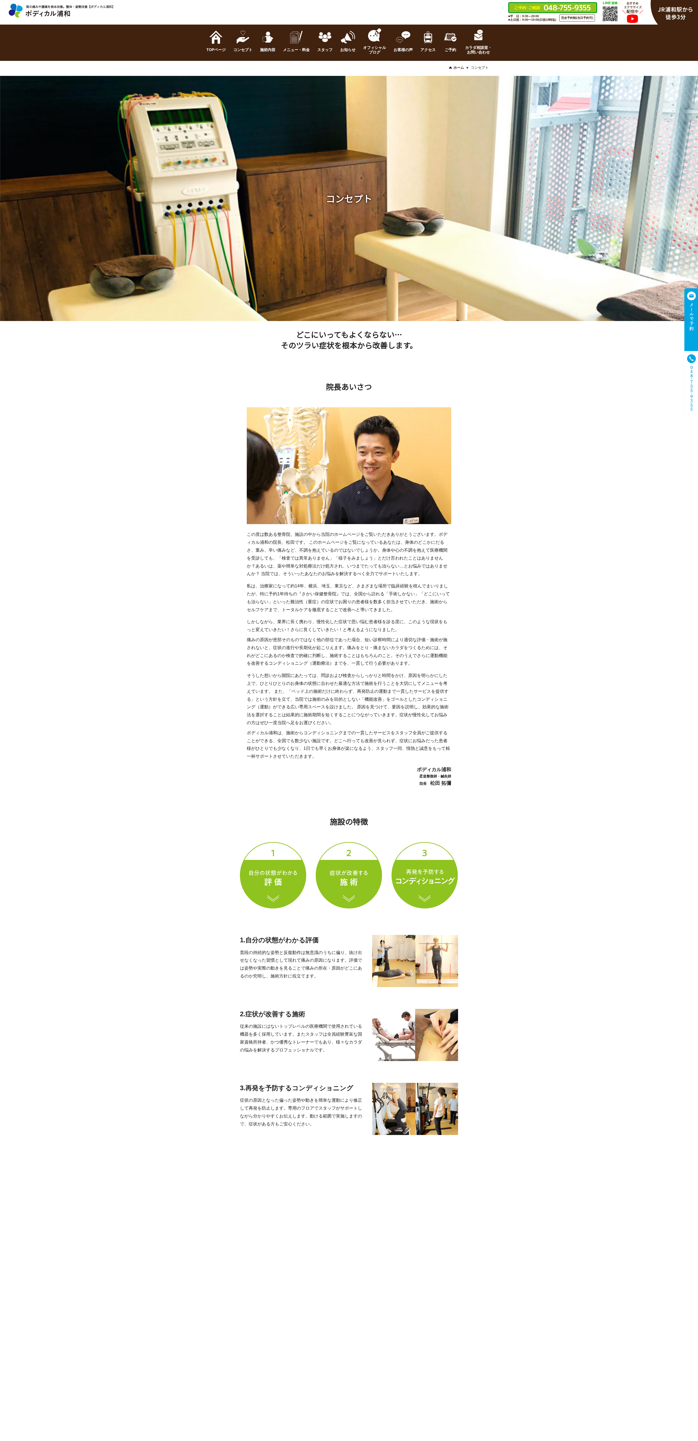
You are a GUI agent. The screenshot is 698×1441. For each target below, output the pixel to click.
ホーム (458, 68)
